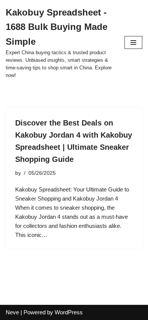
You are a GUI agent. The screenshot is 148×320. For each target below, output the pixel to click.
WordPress (69, 312)
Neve (12, 312)
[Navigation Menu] (133, 42)
